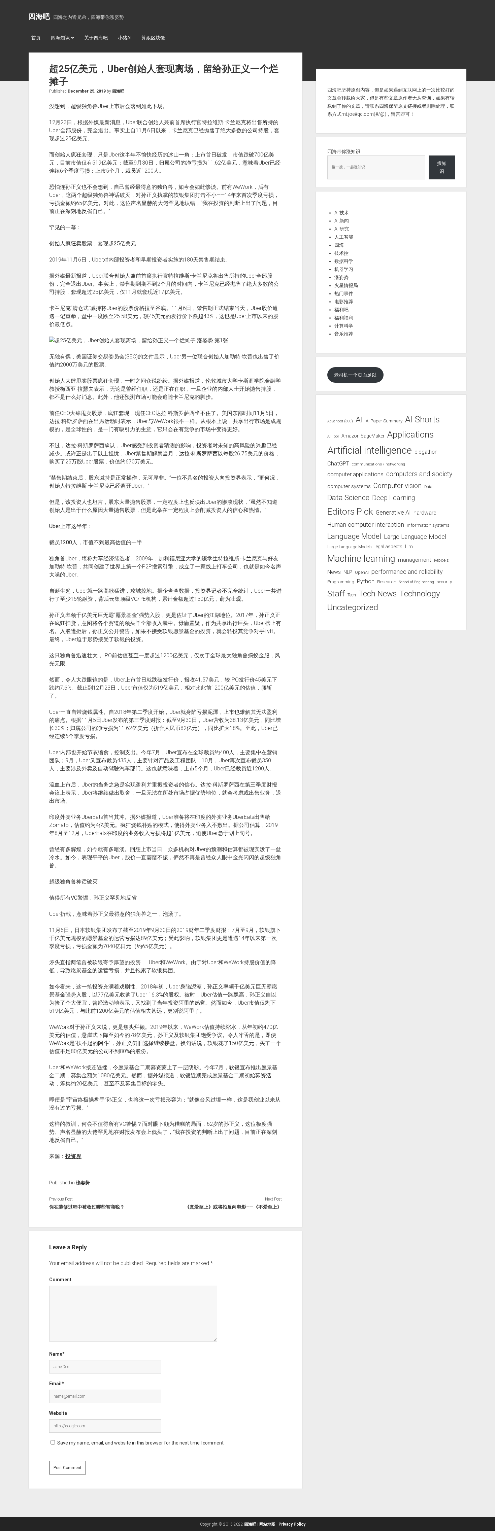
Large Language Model (415, 537)
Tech (352, 594)
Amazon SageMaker (363, 436)
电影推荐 (343, 301)
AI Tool (333, 436)
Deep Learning (393, 498)
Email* (56, 1383)
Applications (410, 434)
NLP (347, 572)
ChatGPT (338, 463)
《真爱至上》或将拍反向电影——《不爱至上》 (233, 1207)
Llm (409, 546)
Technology (419, 593)
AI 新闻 (341, 220)
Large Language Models (349, 547)
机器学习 (343, 269)
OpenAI (362, 572)
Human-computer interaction (365, 524)
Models (441, 560)
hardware (425, 512)
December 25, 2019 (87, 91)
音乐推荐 (343, 334)
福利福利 (343, 317)
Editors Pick (350, 511)
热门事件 (343, 293)
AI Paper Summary (384, 420)
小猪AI (124, 37)
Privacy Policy (291, 1524)
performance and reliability (407, 571)
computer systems (349, 486)
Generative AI (393, 512)
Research (386, 581)
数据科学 (343, 261)
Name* (57, 1354)
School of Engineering (416, 582)
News (334, 572)
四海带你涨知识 (343, 151)
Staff (336, 593)
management (414, 559)
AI (359, 419)
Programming (340, 581)
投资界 (73, 1156)
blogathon (426, 452)
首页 (36, 37)
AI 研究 (341, 229)
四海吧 (39, 16)
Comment (60, 1279)
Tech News (378, 593)
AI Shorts (422, 419)
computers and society (419, 474)
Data (428, 487)
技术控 (341, 253)
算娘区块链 (153, 37)
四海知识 (60, 37)
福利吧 (341, 309)
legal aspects (388, 546)
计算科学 (343, 325)
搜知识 (442, 167)
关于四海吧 (96, 37)
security (444, 581)
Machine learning (361, 558)
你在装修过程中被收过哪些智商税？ (87, 1207)
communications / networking (378, 464)
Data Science (348, 497)
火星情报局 (346, 285)
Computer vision (397, 486)
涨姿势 (83, 1182)
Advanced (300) (340, 421)
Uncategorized (352, 607)
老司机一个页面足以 (355, 375)
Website (58, 1413)
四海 (339, 245)
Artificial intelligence (369, 450)
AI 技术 (341, 212)
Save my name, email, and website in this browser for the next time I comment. (141, 1443)
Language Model (354, 536)
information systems (428, 525)
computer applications (355, 474)
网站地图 (267, 1524)
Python (365, 581)
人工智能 (343, 237)
